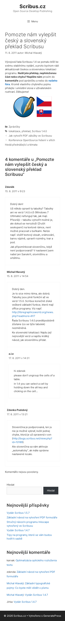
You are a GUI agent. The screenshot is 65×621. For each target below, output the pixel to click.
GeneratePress (52, 615)
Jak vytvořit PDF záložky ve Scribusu (30, 135)
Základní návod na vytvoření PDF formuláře (32, 517)
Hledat (10, 484)
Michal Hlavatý (15, 583)
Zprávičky (14, 126)
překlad (26, 131)
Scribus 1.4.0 (39, 131)
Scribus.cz (33, 6)
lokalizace (14, 131)
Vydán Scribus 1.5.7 (18, 512)
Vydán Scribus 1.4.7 (18, 530)
